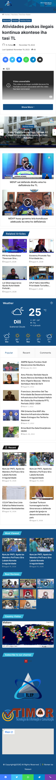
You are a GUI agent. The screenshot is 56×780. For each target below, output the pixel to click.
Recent (26, 352)
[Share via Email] (40, 60)
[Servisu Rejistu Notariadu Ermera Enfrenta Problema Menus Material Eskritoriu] (28, 604)
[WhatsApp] (26, 60)
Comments (45, 352)
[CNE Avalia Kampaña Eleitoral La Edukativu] (28, 583)
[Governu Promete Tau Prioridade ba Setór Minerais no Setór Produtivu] (41, 246)
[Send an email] (14, 45)
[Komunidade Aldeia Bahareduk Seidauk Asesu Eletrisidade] (45, 594)
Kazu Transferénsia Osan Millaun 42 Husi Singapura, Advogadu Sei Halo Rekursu (28, 135)
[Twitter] (12, 60)
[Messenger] (19, 60)
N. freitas (9, 45)
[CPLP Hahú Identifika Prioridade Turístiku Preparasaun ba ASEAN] (41, 273)
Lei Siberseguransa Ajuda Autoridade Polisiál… (11, 285)
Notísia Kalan (25, 14)
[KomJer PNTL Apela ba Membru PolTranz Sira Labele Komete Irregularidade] (14, 459)
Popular (9, 352)
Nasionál (6, 20)
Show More (27, 107)
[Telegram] (33, 60)
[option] (28, 132)
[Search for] (54, 9)
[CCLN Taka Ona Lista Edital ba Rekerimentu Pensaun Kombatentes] (14, 493)
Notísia (14, 14)
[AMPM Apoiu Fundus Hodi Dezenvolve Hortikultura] (11, 366)
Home (7, 14)
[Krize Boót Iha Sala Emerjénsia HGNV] (11, 432)
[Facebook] (5, 60)
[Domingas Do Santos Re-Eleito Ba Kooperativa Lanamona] (10, 594)
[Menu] (1, 9)
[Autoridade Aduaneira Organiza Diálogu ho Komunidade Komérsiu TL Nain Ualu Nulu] (10, 583)
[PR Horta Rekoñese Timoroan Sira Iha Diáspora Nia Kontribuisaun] (14, 246)
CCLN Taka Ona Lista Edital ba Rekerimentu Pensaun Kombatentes (13, 505)
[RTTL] (28, 3)
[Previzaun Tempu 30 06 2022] (45, 583)
